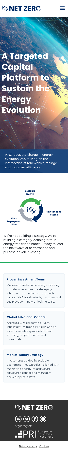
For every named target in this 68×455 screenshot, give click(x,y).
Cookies (44, 446)
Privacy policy (28, 446)
